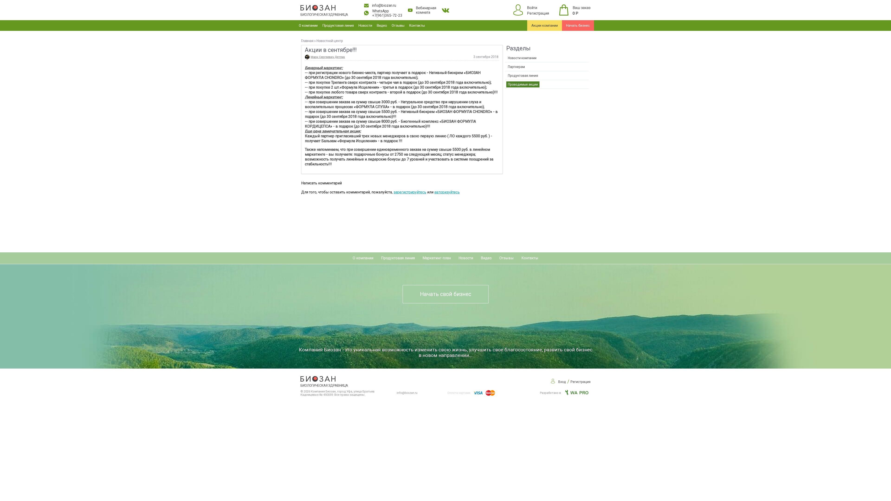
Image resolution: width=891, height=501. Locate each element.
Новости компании (522, 58)
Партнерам (516, 67)
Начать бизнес (578, 25)
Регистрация (538, 13)
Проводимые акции (523, 84)
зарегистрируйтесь (410, 192)
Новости (365, 25)
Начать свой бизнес (445, 294)
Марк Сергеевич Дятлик (328, 57)
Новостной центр (329, 41)
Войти (532, 8)
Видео (382, 25)
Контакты (417, 25)
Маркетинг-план (437, 258)
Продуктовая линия (338, 25)
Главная (307, 41)
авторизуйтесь (447, 192)
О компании (308, 25)
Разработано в (551, 393)
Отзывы (398, 25)
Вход (562, 382)
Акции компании (544, 25)
